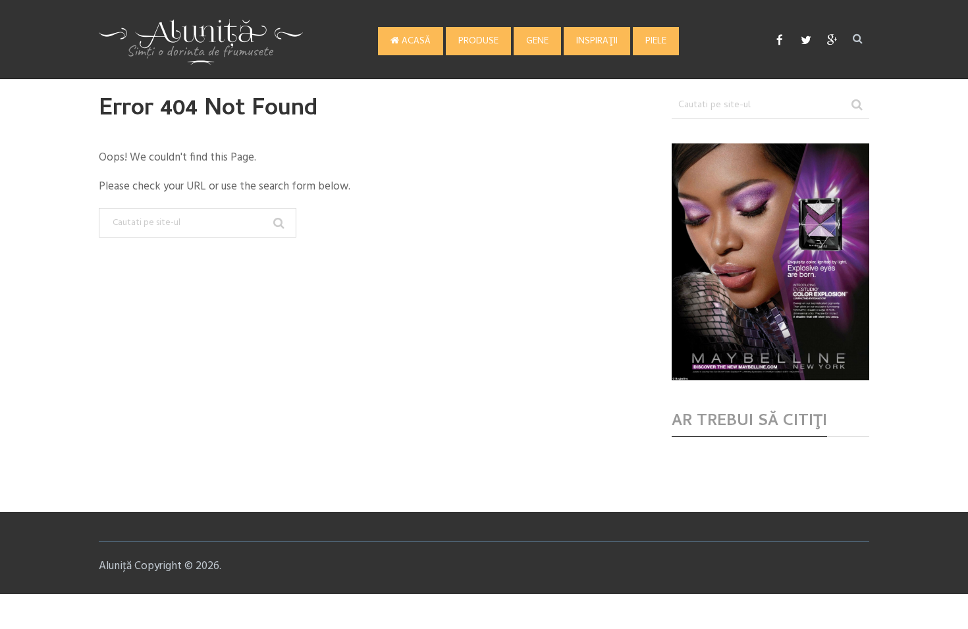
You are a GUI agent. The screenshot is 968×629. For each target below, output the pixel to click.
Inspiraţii (597, 41)
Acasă (415, 41)
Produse (478, 41)
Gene (537, 41)
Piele (655, 41)
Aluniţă (115, 566)
